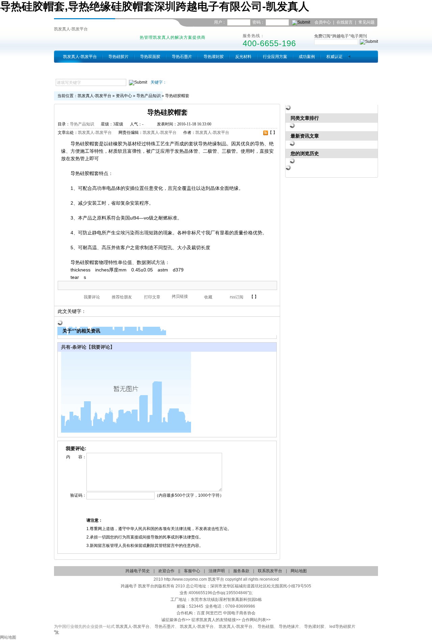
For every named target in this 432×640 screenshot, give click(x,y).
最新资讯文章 (305, 136)
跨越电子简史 (138, 571)
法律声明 (217, 571)
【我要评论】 (100, 347)
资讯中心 (124, 95)
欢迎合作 (166, 571)
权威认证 (334, 56)
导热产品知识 (148, 95)
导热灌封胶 (214, 56)
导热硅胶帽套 (177, 95)
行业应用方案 (275, 56)
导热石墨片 (182, 56)
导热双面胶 (150, 56)
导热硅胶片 (118, 56)
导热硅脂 (266, 626)
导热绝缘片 (289, 626)
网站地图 (299, 571)
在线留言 (344, 22)
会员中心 (323, 22)
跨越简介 (71, 68)
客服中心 (192, 571)
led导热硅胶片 (342, 626)
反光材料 (243, 56)
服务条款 (241, 571)
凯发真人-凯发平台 (71, 29)
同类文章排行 (305, 118)
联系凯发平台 (363, 30)
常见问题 (366, 22)
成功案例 (307, 56)
